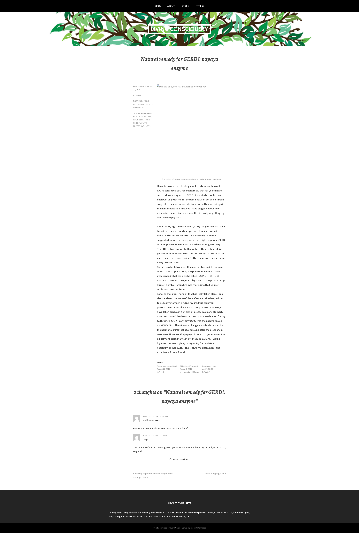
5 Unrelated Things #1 (189, 366)
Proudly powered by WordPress (166, 528)
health (149, 104)
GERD (135, 123)
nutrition (138, 107)
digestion (146, 116)
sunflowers (148, 420)
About (171, 6)
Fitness (199, 6)
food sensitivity (141, 120)
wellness (145, 126)
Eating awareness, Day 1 (167, 366)
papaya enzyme (190, 240)
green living (139, 104)
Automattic (201, 528)
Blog (158, 6)
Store (185, 6)
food (146, 101)
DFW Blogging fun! (214, 473)
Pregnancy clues (209, 366)
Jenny (138, 95)
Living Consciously (179, 29)
